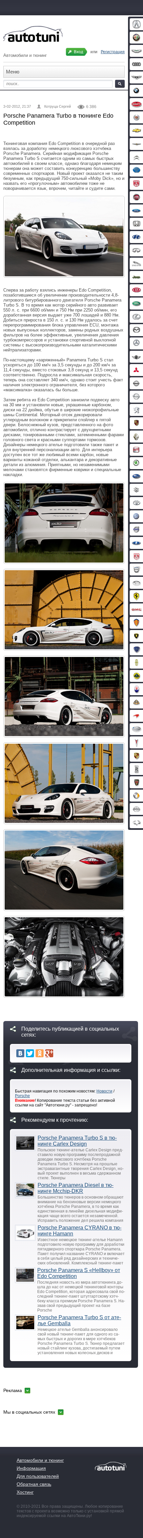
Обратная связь (34, 1484)
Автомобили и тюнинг (40, 1460)
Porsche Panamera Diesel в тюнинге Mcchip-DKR (75, 1188)
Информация (31, 1468)
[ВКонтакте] (20, 1053)
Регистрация (113, 52)
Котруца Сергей (57, 106)
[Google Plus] (49, 1053)
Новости (104, 1091)
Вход (78, 52)
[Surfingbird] (59, 1053)
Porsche (22, 1095)
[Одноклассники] (40, 1053)
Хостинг (25, 1492)
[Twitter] (30, 1053)
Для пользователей (38, 1476)
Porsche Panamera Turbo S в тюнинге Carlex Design (77, 1141)
